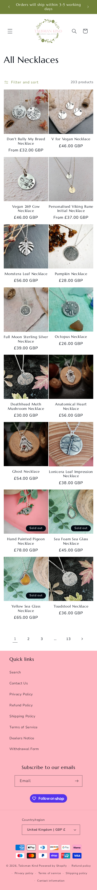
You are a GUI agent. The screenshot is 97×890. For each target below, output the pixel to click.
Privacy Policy (21, 694)
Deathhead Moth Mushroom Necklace (26, 406)
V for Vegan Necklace (71, 139)
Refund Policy (21, 705)
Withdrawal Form (24, 749)
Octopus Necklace (71, 337)
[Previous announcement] (9, 7)
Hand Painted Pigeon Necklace (26, 541)
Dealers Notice (21, 738)
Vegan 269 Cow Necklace (26, 208)
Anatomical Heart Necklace (71, 406)
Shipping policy (76, 873)
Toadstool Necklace (71, 606)
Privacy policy (24, 873)
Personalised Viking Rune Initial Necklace (71, 208)
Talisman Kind (28, 866)
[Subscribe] (76, 781)
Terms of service (49, 873)
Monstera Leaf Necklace (26, 274)
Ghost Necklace (26, 471)
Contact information (51, 881)
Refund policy (81, 866)
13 (68, 638)
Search (15, 672)
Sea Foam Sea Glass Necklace (71, 541)
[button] (9, 31)
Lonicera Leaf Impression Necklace (71, 474)
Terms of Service (23, 727)
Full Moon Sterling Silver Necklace (26, 339)
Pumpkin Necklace (71, 274)
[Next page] (82, 639)
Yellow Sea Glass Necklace (26, 608)
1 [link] (15, 638)
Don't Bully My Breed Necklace (26, 141)
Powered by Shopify (53, 866)
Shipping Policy (22, 716)
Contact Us (18, 683)
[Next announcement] (88, 7)
